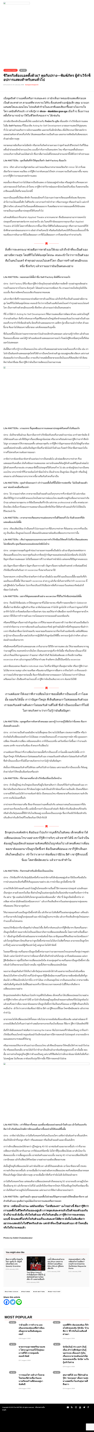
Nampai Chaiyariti (31, 85)
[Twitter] (13, 1302)
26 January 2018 (54, 1271)
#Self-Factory (54, 1291)
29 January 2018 (33, 1282)
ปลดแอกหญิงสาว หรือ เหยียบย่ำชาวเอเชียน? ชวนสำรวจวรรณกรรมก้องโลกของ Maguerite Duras (77, 1263)
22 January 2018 (75, 1271)
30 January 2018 (12, 1269)
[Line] (19, 1302)
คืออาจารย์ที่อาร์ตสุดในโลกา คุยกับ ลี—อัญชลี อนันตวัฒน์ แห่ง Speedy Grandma (14, 1262)
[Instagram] (75, 1408)
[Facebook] (6, 1302)
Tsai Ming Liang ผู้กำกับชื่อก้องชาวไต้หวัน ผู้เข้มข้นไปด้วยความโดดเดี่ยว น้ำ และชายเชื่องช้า (36, 1275)
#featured (25, 1291)
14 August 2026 (69, 1388)
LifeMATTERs (10, 70)
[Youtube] (80, 1408)
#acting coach (11, 1291)
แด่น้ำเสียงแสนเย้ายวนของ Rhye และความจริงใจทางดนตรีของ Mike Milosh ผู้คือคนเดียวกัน (56, 1263)
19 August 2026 (69, 1366)
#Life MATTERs (39, 1291)
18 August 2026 (25, 1338)
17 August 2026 (25, 1360)
